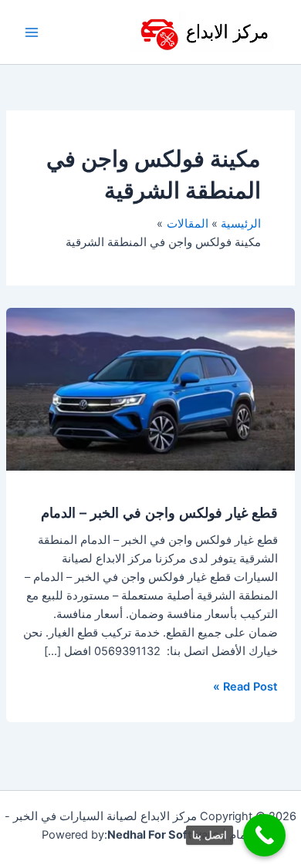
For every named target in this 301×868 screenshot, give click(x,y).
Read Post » (245, 685)
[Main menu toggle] (31, 32)
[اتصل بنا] (264, 835)
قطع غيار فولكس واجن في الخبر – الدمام (159, 512)
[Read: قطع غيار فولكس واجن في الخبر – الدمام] (150, 388)
